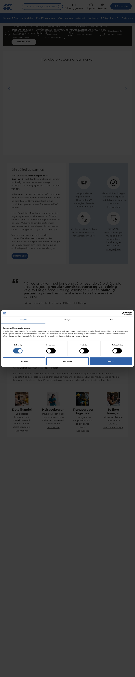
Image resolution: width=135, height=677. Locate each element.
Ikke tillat (24, 361)
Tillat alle (110, 361)
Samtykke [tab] (23, 320)
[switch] (51, 350)
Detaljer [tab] (67, 320)
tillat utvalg (67, 361)
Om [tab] (111, 320)
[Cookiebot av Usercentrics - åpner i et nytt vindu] (117, 313)
